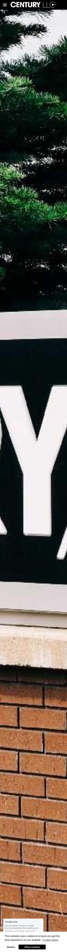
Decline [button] (11, 947)
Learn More (30, 931)
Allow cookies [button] (32, 947)
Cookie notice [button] (50, 940)
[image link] (33, 4)
